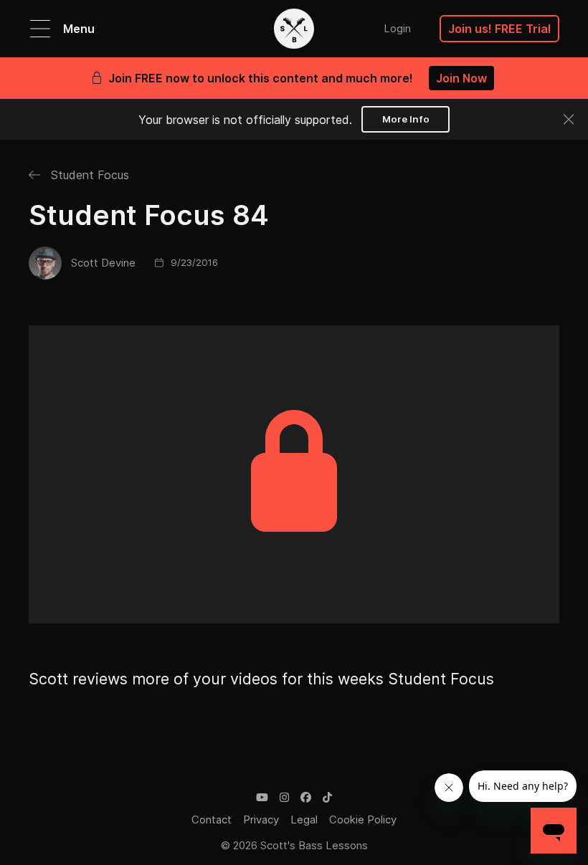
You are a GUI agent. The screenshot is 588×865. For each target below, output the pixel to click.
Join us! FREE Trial (499, 28)
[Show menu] (40, 28)
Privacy (261, 819)
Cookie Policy (363, 819)
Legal (304, 819)
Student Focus (88, 175)
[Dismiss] (568, 119)
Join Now (461, 78)
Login (397, 28)
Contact (211, 819)
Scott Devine (103, 262)
